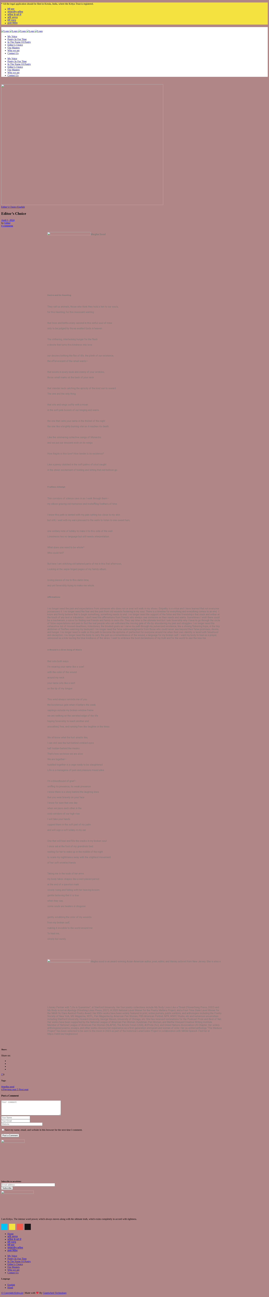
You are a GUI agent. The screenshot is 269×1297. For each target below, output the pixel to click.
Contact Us (13, 1272)
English (11, 1284)
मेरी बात (10, 9)
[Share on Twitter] (8, 1063)
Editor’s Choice (15, 1264)
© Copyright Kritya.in (12, 1293)
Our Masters (13, 1267)
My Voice (12, 1256)
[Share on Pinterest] (8, 1069)
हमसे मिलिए (12, 23)
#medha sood (7, 1086)
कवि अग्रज (12, 17)
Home (10, 1233)
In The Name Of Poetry (19, 1261)
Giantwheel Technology (55, 1293)
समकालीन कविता (15, 12)
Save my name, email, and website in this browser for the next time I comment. (43, 1130)
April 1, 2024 (7, 220)
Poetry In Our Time (17, 1258)
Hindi (10, 1287)
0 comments (7, 225)
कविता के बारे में (14, 14)
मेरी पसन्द (11, 20)
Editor (7, 223)
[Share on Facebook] (8, 1060)
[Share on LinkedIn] (8, 1066)
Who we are (13, 1270)
